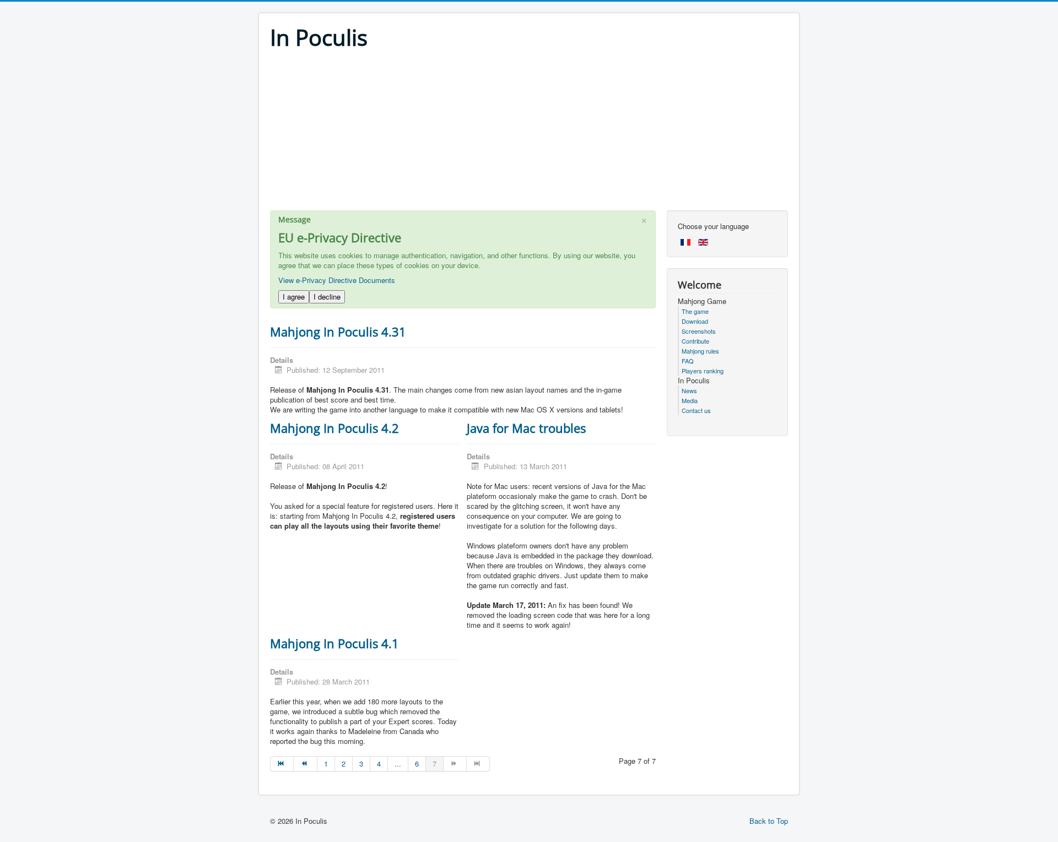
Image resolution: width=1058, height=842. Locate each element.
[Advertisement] (529, 133)
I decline (327, 296)
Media (690, 400)
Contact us (696, 410)
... (398, 763)
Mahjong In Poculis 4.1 (334, 643)
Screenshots (699, 331)
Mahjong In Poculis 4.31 (338, 331)
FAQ (688, 360)
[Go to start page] (282, 764)
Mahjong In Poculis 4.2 (334, 428)
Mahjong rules (700, 350)
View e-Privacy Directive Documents (336, 280)
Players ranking (703, 370)
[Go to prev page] (305, 764)
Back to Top (768, 821)
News (689, 390)
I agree (294, 296)
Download (695, 321)
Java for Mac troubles (526, 428)
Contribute (695, 340)
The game (695, 311)
